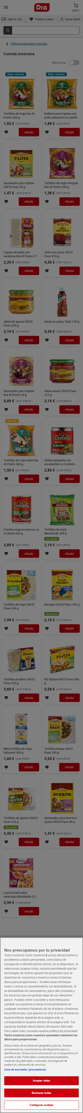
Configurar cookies (41, 1105)
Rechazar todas (41, 1093)
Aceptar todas (41, 1080)
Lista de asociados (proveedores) (25, 1069)
